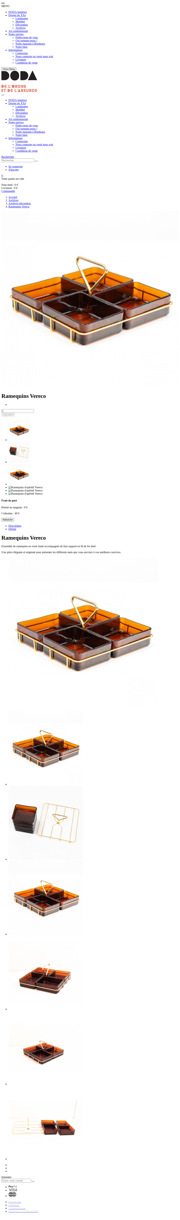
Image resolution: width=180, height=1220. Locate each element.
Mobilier (20, 21)
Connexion (21, 53)
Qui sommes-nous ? (26, 40)
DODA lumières (17, 12)
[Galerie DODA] (19, 91)
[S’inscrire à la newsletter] (33, 1181)
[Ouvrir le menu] (2, 95)
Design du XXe (17, 15)
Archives (20, 27)
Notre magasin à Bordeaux (30, 43)
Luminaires (21, 18)
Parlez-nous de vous (26, 37)
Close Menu (9, 69)
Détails (12, 529)
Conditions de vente (26, 62)
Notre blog (21, 46)
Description (14, 525)
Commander (8, 191)
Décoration (21, 24)
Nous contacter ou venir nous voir (34, 56)
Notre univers (16, 34)
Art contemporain (18, 31)
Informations (15, 50)
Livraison (20, 59)
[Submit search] (36, 161)
